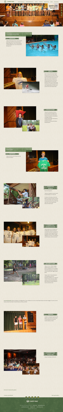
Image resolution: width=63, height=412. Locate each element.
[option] (53, 6)
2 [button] (56, 3)
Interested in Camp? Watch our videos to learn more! (53, 7)
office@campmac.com (41, 405)
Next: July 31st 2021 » (55, 395)
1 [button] (50, 3)
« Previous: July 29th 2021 (8, 395)
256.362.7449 (35, 405)
